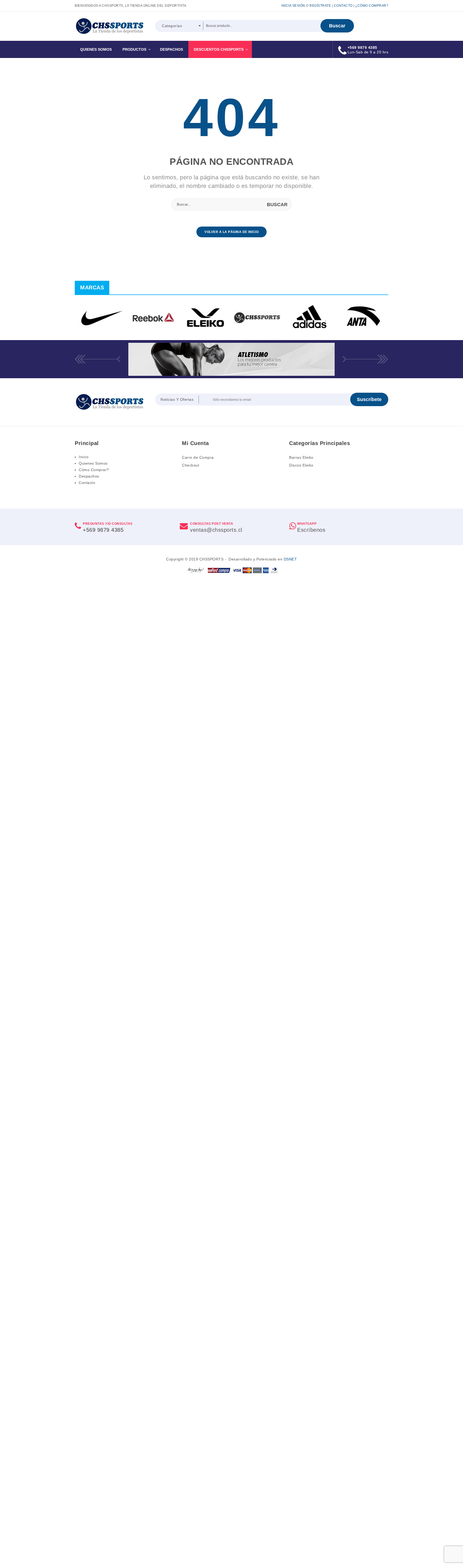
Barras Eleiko (301, 457)
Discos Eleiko (301, 465)
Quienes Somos (93, 463)
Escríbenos (311, 530)
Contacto (343, 6)
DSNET (290, 559)
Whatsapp (306, 524)
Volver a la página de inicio (231, 232)
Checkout (190, 465)
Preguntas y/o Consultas (108, 524)
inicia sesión (293, 6)
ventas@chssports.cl (216, 530)
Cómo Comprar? (94, 470)
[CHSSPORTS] (109, 26)
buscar (337, 25)
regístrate (320, 6)
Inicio (83, 457)
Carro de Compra (198, 457)
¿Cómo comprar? (371, 6)
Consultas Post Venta (211, 524)
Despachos (89, 476)
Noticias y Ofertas (176, 399)
